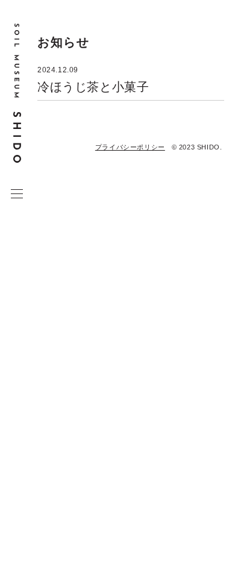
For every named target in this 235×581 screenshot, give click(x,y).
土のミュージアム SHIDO (17, 93)
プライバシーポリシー (130, 147)
